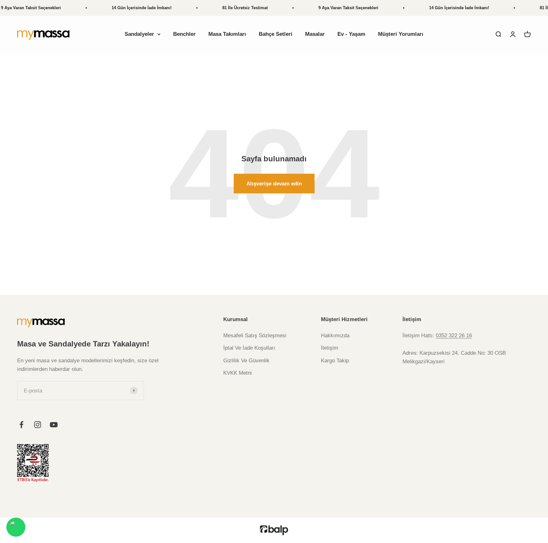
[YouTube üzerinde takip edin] (53, 424)
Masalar (315, 34)
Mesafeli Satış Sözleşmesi (254, 336)
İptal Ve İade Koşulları (249, 348)
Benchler (184, 34)
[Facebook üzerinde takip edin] (21, 424)
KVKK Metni (237, 373)
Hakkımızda (335, 336)
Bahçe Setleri (275, 34)
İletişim (329, 348)
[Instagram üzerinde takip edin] (37, 424)
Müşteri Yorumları (400, 34)
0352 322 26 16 (454, 336)
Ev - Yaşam (351, 34)
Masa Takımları (227, 34)
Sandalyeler (139, 34)
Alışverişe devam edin (274, 184)
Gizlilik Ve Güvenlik (246, 361)
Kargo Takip (335, 361)
